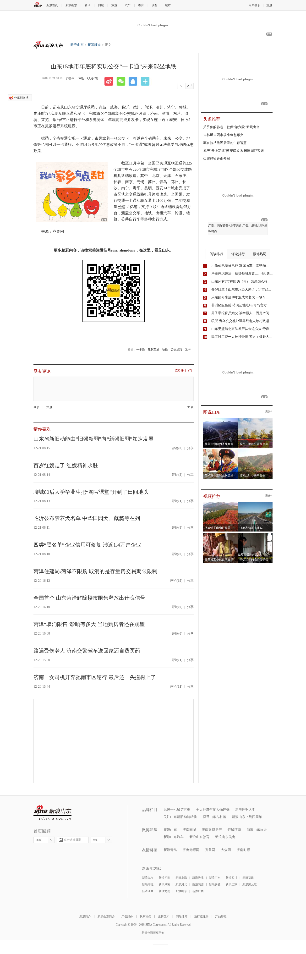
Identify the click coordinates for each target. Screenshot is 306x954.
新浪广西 (198, 891)
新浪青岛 (170, 850)
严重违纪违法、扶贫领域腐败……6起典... (242, 273)
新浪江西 (147, 891)
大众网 (226, 850)
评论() (177, 448)
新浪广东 (214, 877)
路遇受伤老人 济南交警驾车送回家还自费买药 (86, 651)
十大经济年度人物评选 (213, 809)
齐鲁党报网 (191, 850)
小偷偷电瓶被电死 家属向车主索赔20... (240, 266)
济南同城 (189, 830)
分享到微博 (21, 97)
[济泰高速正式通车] (255, 503)
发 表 (190, 407)
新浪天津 (198, 877)
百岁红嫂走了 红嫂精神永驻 (65, 465)
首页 (39, 840)
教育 (141, 5)
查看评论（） (184, 370)
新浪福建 (248, 877)
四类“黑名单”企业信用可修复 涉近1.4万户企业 (87, 545)
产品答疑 (221, 916)
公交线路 (176, 349)
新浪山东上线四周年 (247, 817)
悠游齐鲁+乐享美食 (229, 225)
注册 (269, 5)
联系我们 (145, 916)
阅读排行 (216, 254)
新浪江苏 (231, 884)
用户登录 (254, 5)
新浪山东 (71, 5)
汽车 (128, 5)
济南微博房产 (212, 830)
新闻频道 (94, 45)
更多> (269, 411)
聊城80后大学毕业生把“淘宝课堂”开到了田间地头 (91, 492)
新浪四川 (231, 877)
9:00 (95, 840)
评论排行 (238, 254)
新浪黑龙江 (249, 884)
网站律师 (181, 916)
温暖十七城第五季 (177, 809)
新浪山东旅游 (257, 830)
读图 (154, 5)
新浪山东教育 (199, 837)
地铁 (165, 349)
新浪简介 (85, 916)
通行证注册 (201, 916)
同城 (101, 5)
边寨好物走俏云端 (216, 158)
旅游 (114, 5)
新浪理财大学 (245, 809)
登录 (36, 407)
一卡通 (140, 349)
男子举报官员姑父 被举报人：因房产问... (241, 313)
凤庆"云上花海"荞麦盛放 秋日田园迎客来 (233, 151)
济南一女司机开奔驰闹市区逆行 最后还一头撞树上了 (94, 677)
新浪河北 (181, 884)
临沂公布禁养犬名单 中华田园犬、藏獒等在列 (86, 518)
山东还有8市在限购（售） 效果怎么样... (240, 281)
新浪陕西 (198, 884)
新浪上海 (181, 877)
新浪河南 (164, 877)
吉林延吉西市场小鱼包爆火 (223, 135)
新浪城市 (147, 877)
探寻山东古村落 (214, 817)
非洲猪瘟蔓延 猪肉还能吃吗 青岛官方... (240, 305)
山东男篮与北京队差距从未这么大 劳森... (241, 329)
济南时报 (243, 850)
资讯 (87, 5)
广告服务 (127, 916)
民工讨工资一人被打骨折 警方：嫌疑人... (241, 337)
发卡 (188, 349)
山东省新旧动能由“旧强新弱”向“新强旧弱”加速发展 (93, 439)
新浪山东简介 (106, 916)
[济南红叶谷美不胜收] (255, 450)
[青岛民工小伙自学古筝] (220, 534)
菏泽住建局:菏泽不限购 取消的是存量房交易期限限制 (95, 571)
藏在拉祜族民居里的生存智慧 (225, 143)
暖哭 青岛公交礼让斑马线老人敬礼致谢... (241, 321)
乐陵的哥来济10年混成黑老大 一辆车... (240, 297)
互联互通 (153, 349)
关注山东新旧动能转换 (180, 817)
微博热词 (259, 254)
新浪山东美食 (225, 837)
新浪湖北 (147, 884)
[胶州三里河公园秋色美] (255, 419)
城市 (168, 5)
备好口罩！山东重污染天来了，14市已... (241, 289)
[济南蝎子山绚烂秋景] (220, 503)
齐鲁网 (210, 850)
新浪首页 (52, 5)
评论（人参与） (89, 78)
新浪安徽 (214, 884)
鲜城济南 (234, 830)
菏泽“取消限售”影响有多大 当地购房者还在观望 (89, 624)
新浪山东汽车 (174, 837)
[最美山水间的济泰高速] (220, 419)
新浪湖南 (164, 884)
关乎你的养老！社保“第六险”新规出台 (231, 127)
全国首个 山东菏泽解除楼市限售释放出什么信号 (89, 598)
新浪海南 (164, 891)
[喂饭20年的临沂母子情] (255, 534)
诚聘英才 (163, 916)
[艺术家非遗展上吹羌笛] (220, 450)
